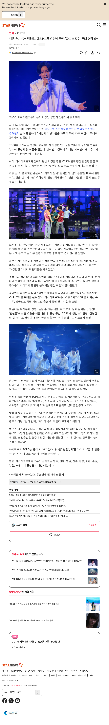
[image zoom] (96, 108)
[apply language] (20, 14)
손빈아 (59, 129)
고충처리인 (40, 671)
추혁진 (13, 133)
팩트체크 (74, 671)
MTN (31, 675)
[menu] (104, 24)
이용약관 (60, 671)
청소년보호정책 (30, 671)
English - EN (16, 14)
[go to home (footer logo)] (13, 664)
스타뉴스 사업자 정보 (9, 680)
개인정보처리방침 (16, 671)
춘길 (79, 129)
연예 (11, 33)
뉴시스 (38, 675)
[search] (99, 24)
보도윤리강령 (83, 671)
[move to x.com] (11, 700)
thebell (66, 675)
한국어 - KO (15, 692)
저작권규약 (50, 671)
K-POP (21, 33)
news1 (45, 675)
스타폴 (91, 675)
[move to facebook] (4, 700)
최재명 (89, 129)
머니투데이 (23, 675)
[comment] (87, 53)
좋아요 (57, 535)
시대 (59, 675)
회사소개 (5, 671)
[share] (92, 53)
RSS (66, 671)
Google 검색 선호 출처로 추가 (22, 52)
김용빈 (48, 129)
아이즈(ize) (82, 675)
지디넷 (53, 675)
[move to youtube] (17, 700)
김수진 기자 (13, 48)
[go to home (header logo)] (14, 25)
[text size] (98, 53)
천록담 (70, 129)
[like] (81, 53)
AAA (74, 675)
